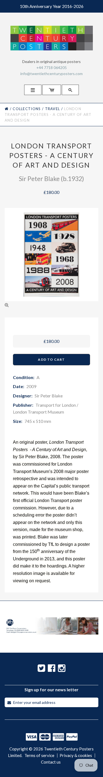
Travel (52, 109)
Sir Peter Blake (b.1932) (51, 178)
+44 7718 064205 (51, 67)
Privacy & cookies (76, 755)
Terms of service (39, 755)
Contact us (51, 762)
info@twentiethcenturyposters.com (51, 73)
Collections (27, 109)
